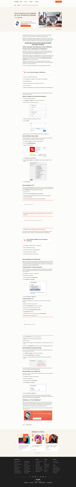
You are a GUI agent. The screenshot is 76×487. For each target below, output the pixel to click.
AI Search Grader (38, 462)
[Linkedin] (40, 477)
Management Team (46, 464)
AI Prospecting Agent (27, 461)
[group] (24, 443)
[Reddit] (43, 477)
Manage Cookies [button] (49, 482)
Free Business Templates (39, 468)
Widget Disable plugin (31, 143)
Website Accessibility (42, 482)
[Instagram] (32, 477)
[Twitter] (38, 477)
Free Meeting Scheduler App (18, 464)
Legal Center (26, 482)
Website (18, 5)
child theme (27, 189)
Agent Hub (15, 465)
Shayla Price (20, 17)
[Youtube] (35, 477)
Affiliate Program (55, 472)
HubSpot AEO (16, 462)
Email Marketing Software (17, 471)
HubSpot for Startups (55, 471)
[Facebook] (30, 477)
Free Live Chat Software (27, 468)
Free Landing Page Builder (27, 471)
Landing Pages (26, 464)
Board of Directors (46, 465)
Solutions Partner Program (56, 468)
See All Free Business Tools (39, 461)
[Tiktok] (45, 477)
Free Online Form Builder (27, 465)
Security (36, 482)
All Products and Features (17, 461)
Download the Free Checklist (25, 25)
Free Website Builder (26, 462)
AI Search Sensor (38, 464)
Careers (45, 462)
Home (15, 5)
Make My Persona (38, 465)
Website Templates (38, 471)
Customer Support (55, 461)
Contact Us (45, 471)
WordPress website (48, 40)
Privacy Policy (31, 482)
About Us (45, 461)
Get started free (58, 1)
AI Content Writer (16, 468)
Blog (44, 468)
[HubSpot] (38, 479)
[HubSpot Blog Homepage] (16, 1)
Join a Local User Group (56, 462)
